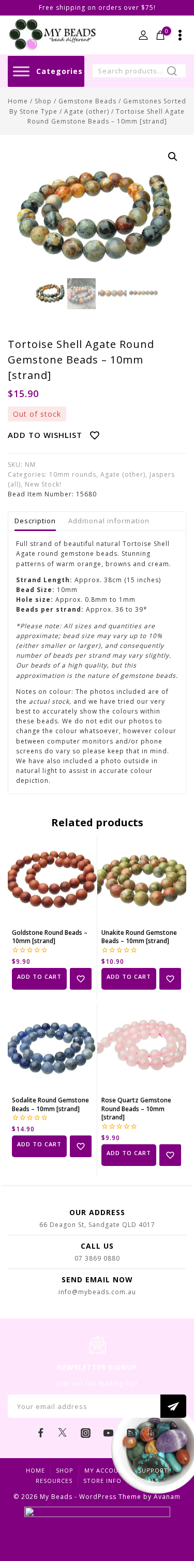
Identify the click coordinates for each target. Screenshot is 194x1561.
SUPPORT (153, 1470)
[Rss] (131, 1433)
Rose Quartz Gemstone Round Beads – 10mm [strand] (136, 1109)
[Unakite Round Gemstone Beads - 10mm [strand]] (141, 880)
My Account (105, 1470)
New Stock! (43, 484)
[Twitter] (63, 1433)
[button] (172, 156)
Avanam (167, 1496)
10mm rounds (72, 474)
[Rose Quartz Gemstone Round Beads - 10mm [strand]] (141, 1047)
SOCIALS (145, 1480)
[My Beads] (52, 35)
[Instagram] (86, 1433)
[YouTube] (108, 1433)
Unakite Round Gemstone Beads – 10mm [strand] (139, 937)
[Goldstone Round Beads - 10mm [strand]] (52, 880)
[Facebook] (40, 1433)
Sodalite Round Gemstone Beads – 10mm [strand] (50, 1104)
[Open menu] (180, 35)
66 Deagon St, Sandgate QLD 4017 (97, 1224)
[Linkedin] (153, 1433)
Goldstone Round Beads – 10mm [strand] (49, 937)
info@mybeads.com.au (97, 1291)
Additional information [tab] (109, 520)
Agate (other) (122, 474)
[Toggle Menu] (21, 71)
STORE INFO (102, 1480)
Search (175, 72)
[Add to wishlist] (81, 979)
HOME (35, 1470)
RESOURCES (54, 1480)
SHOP (64, 1470)
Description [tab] (35, 520)
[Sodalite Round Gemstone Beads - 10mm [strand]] (52, 1047)
